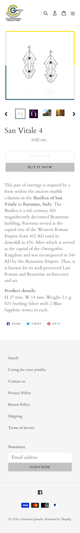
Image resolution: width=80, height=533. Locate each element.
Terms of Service (21, 427)
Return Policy (19, 404)
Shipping (15, 416)
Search (13, 358)
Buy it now (40, 167)
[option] (20, 114)
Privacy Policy (19, 393)
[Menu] (72, 13)
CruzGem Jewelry (32, 519)
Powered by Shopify (58, 519)
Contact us (16, 381)
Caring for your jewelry (27, 369)
